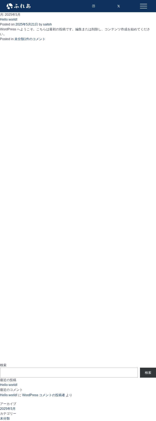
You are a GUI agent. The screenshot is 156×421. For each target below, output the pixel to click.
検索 (3, 365)
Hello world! (8, 19)
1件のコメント (35, 39)
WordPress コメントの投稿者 (43, 395)
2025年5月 (8, 408)
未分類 (19, 39)
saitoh (47, 24)
